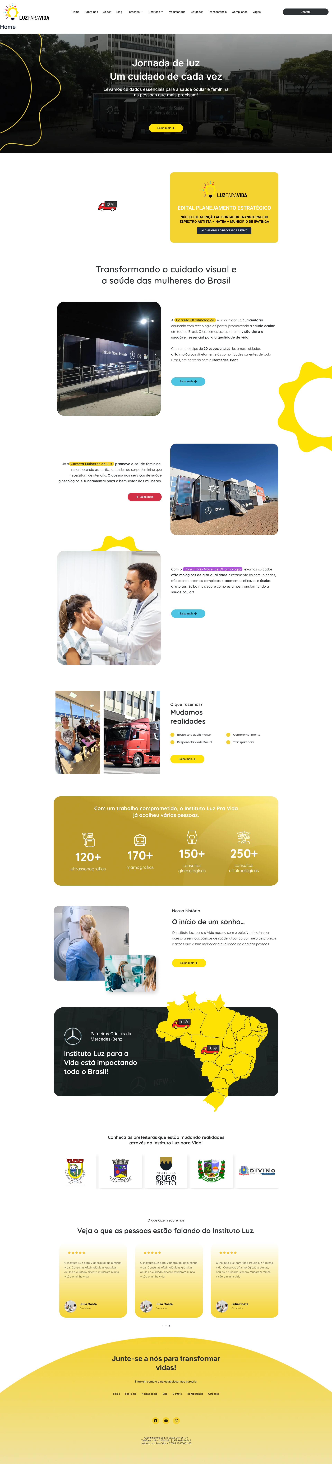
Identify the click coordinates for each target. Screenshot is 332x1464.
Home (75, 12)
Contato (177, 1393)
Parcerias (133, 12)
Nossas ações (149, 1393)
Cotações (197, 12)
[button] (162, 1325)
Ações (107, 12)
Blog (119, 12)
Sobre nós (91, 12)
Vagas (257, 12)
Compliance (239, 12)
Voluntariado (177, 12)
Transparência (217, 12)
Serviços (154, 12)
